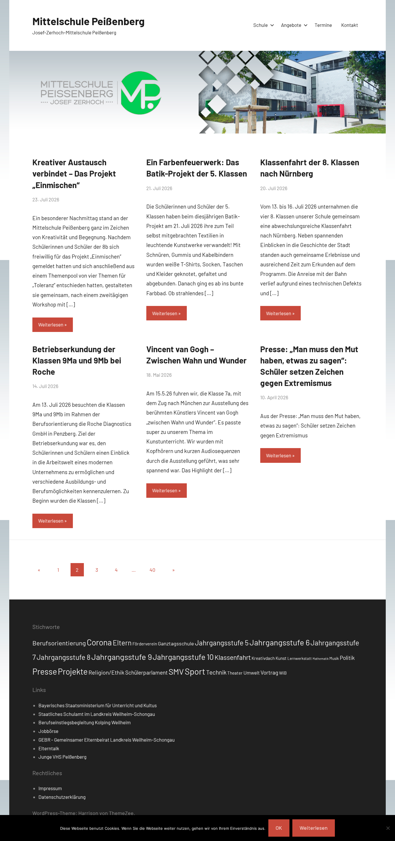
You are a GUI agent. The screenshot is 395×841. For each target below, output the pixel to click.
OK (279, 828)
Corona (99, 642)
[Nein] (388, 828)
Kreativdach (263, 658)
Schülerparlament (146, 672)
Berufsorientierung (59, 643)
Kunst (281, 658)
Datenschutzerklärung (62, 797)
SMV (176, 671)
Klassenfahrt (233, 657)
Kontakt (349, 25)
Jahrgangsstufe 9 (121, 657)
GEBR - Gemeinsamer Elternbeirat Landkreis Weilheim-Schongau (106, 739)
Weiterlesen (50, 324)
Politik (347, 657)
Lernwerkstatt (299, 658)
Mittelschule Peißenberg (88, 21)
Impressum (50, 788)
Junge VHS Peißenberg (62, 757)
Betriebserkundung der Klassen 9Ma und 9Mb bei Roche (76, 360)
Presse (44, 671)
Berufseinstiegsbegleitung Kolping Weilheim (84, 722)
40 (152, 570)
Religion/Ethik (106, 672)
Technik (216, 672)
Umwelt (251, 672)
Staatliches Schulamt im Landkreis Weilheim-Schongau (96, 714)
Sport (195, 671)
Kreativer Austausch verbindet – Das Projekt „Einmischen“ (74, 173)
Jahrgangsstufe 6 (280, 642)
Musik (334, 658)
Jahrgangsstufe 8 (64, 657)
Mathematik (320, 658)
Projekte (73, 671)
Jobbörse (48, 731)
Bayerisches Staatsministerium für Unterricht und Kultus (97, 705)
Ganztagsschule (176, 643)
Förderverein (144, 643)
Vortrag (269, 672)
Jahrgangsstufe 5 (222, 642)
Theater (235, 672)
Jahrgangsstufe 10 (183, 656)
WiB (283, 672)
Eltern (122, 642)
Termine (323, 25)
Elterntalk (48, 748)
